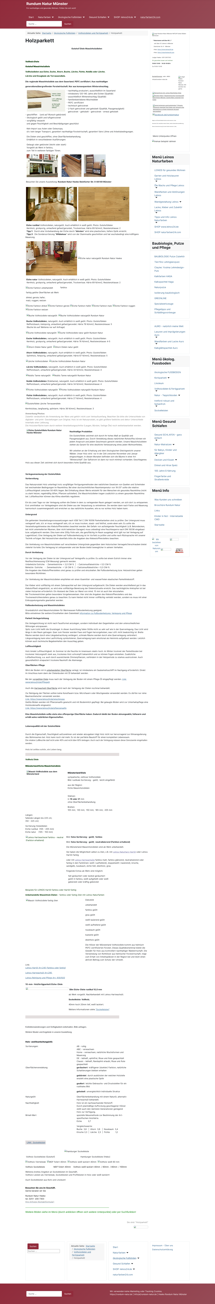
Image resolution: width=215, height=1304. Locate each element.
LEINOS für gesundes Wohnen (169, 170)
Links (157, 510)
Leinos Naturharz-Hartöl (124, 852)
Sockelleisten (161, 410)
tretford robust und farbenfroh (164, 402)
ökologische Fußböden (70, 17)
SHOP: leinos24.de (123, 17)
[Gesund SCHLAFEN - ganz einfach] (156, 440)
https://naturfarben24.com (166, 52)
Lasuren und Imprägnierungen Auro (169, 333)
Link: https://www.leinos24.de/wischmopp (45, 699)
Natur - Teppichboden (165, 395)
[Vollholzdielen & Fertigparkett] (156, 390)
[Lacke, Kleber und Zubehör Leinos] (156, 212)
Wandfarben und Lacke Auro (169, 341)
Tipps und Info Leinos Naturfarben (165, 219)
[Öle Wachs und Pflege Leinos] (156, 187)
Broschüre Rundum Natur (167, 505)
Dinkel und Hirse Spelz (166, 465)
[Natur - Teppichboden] (178, 395)
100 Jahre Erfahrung (165, 470)
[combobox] (44, 24)
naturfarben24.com (150, 17)
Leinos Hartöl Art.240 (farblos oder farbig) (45, 967)
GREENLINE (160, 298)
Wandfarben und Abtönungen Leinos (169, 193)
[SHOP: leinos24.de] (134, 17)
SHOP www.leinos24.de (166, 226)
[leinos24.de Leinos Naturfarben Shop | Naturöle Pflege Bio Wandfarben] (167, 93)
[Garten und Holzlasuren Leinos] (156, 181)
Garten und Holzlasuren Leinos (166, 177)
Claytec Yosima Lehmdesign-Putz (169, 269)
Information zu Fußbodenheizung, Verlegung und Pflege (106, 613)
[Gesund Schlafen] (107, 17)
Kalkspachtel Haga (164, 281)
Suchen (67, 24)
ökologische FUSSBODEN (167, 372)
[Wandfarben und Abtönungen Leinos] (156, 197)
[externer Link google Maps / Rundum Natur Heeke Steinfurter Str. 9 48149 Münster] (42, 165)
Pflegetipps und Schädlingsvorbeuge (165, 311)
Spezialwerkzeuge (163, 303)
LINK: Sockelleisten (36, 1142)
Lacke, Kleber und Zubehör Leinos (168, 209)
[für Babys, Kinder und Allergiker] (156, 455)
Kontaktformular (157, 76)
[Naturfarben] (52, 17)
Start (31, 17)
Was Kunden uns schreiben (168, 499)
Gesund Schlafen (97, 17)
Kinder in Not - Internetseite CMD (168, 518)
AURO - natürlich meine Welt (168, 326)
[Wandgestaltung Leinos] (180, 201)
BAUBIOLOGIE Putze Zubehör (169, 256)
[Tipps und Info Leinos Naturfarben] (156, 222)
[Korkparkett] (168, 377)
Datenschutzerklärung (162, 1249)
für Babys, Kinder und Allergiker (165, 451)
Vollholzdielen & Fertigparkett (169, 388)
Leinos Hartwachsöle (85, 860)
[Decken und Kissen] (175, 459)
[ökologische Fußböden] (83, 17)
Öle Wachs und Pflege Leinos (169, 185)
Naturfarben (44, 17)
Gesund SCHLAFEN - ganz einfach (168, 436)
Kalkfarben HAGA (163, 276)
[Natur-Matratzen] (173, 444)
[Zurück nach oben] (212, 1301)
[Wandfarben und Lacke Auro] (156, 343)
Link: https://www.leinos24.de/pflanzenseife (45, 708)
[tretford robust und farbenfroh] (156, 406)
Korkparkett (160, 377)
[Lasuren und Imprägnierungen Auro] (156, 337)
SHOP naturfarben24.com (167, 232)
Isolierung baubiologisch (167, 292)
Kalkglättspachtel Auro (166, 348)
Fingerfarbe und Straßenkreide (162, 478)
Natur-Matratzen (163, 444)
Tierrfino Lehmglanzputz (167, 262)
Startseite (159, 524)
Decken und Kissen (164, 459)
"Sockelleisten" (102, 1009)
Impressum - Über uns (162, 1245)
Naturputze (160, 287)
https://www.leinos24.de (165, 49)
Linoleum (159, 383)
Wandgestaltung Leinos (166, 201)
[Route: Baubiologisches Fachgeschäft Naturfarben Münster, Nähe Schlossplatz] (170, 97)
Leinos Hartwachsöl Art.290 (39, 972)
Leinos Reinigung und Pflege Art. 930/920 (45, 977)
